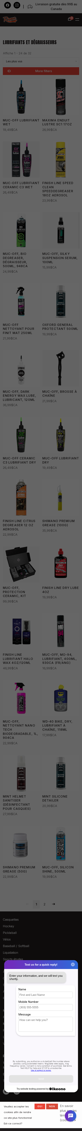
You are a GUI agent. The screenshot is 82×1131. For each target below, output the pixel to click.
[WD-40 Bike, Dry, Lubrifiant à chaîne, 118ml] (60, 699)
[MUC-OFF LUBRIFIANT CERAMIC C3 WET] (21, 160)
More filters (43, 71)
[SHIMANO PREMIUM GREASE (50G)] (21, 844)
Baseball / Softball (16, 946)
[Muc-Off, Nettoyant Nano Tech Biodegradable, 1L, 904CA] (21, 699)
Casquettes (11, 919)
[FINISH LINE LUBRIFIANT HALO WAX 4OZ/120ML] (21, 632)
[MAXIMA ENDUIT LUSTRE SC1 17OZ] (60, 97)
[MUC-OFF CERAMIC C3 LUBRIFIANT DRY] (21, 435)
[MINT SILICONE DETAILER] (60, 774)
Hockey (8, 926)
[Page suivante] (53, 904)
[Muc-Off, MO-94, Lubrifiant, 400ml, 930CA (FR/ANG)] (60, 632)
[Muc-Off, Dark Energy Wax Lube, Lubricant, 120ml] (21, 369)
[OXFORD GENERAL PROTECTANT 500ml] (60, 302)
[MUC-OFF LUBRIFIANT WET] (21, 97)
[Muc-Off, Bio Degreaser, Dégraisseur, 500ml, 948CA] (21, 231)
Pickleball (10, 933)
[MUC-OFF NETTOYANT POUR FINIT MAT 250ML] (21, 302)
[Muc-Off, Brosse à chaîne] (60, 369)
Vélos (7, 939)
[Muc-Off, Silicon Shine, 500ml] (60, 844)
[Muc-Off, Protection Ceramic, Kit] (21, 565)
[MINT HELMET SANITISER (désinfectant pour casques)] (21, 774)
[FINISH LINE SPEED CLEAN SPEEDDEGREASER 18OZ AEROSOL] (60, 160)
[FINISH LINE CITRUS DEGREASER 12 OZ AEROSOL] (21, 498)
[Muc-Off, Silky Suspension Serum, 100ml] (60, 231)
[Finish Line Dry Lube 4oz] (60, 565)
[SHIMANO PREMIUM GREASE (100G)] (60, 498)
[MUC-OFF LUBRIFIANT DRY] (60, 435)
